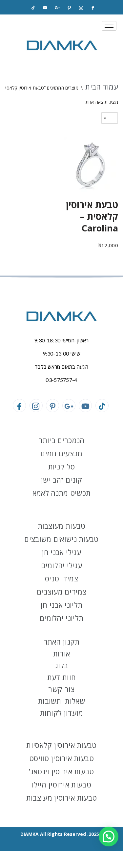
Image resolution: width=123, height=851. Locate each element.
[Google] (57, 8)
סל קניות (61, 466)
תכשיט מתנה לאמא (61, 493)
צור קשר (61, 689)
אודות (61, 653)
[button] (108, 836)
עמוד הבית (101, 87)
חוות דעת (61, 677)
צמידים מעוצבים (61, 592)
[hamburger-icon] (109, 26)
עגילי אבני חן (61, 552)
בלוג (61, 665)
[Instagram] (81, 8)
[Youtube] (85, 405)
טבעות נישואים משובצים (61, 539)
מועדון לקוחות (61, 713)
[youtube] (45, 8)
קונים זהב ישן (61, 480)
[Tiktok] (33, 8)
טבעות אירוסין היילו (61, 784)
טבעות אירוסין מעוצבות (61, 798)
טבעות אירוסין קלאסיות (61, 745)
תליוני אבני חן (61, 605)
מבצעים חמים (61, 453)
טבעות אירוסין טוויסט (61, 758)
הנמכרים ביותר (62, 440)
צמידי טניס (61, 578)
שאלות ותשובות (61, 701)
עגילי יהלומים (61, 565)
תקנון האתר (62, 642)
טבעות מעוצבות (62, 526)
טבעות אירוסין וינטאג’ (61, 771)
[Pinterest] (69, 8)
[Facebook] (93, 8)
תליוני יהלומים (61, 618)
